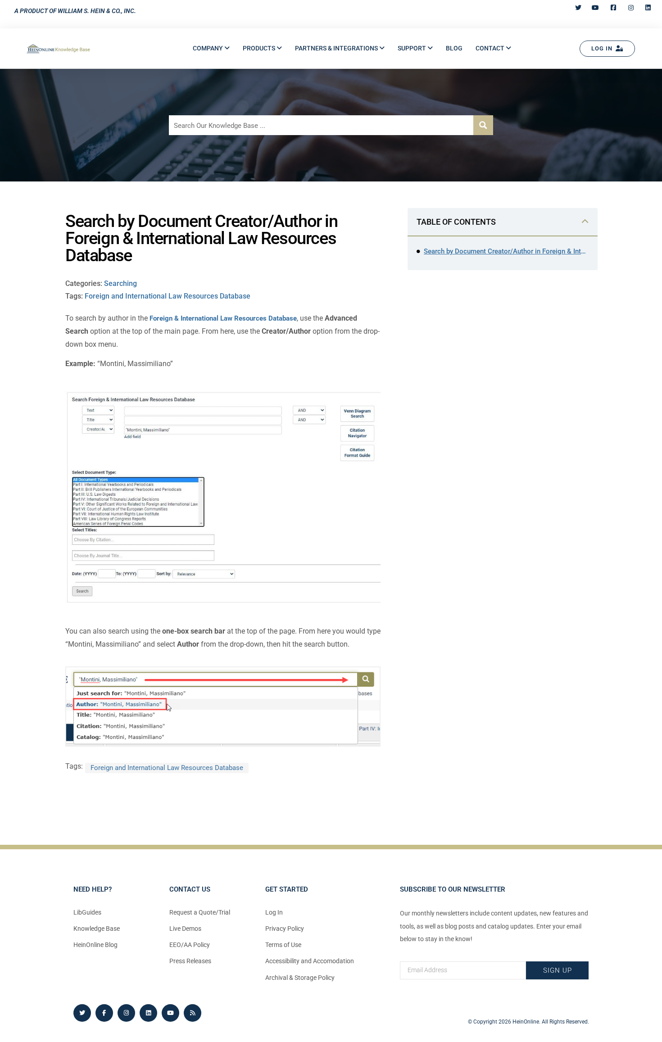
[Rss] (192, 1013)
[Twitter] (82, 1013)
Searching (120, 283)
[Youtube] (170, 1013)
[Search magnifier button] (483, 125)
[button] (211, 48)
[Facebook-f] (104, 1013)
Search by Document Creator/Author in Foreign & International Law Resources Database (506, 251)
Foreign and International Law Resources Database (167, 296)
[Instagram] (126, 1013)
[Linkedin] (148, 1013)
